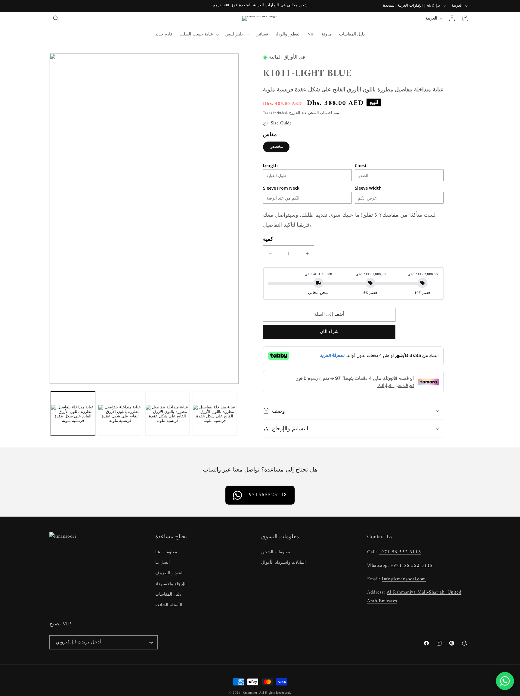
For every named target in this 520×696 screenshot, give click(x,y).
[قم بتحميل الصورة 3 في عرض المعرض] (167, 414)
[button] (56, 18)
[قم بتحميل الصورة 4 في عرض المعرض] (215, 414)
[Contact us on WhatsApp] (505, 681)
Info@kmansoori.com (404, 579)
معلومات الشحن (275, 552)
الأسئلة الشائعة (168, 605)
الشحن (313, 113)
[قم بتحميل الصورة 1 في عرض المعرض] (73, 414)
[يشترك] (150, 642)
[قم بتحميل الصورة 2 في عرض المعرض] (120, 414)
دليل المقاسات (168, 594)
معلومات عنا (166, 552)
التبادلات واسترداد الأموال (283, 562)
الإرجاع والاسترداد (171, 584)
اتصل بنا (162, 562)
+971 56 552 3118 (400, 552)
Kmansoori (250, 693)
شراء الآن (329, 332)
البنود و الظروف (169, 573)
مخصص (276, 147)
